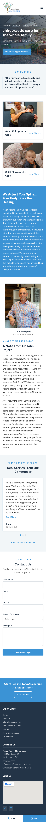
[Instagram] (11, 808)
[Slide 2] (23, 535)
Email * (6, 602)
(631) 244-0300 (9, 761)
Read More (11, 517)
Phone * (6, 591)
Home (5, 715)
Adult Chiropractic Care (12, 722)
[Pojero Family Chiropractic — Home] (12, 8)
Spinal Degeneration (11, 733)
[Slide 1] (20, 535)
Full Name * (8, 579)
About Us (6, 718)
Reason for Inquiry (11, 614)
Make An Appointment (16, 51)
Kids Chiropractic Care (12, 726)
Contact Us (23, 694)
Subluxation (7, 729)
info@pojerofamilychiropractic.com (17, 764)
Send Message (23, 652)
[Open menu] (41, 7)
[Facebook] (5, 808)
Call (13, 818)
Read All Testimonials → (23, 542)
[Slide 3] (25, 535)
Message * (7, 625)
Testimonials (8, 736)
